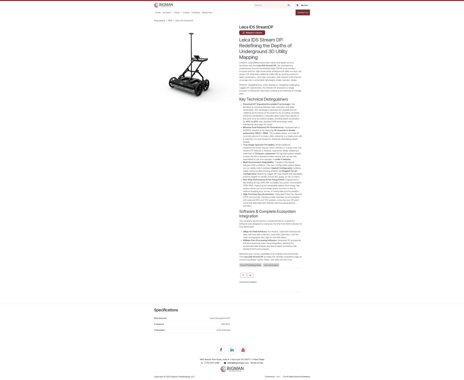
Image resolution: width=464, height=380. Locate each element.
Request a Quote (253, 32)
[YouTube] (243, 350)
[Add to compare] (250, 275)
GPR (170, 20)
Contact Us (303, 12)
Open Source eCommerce (299, 377)
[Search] (289, 5)
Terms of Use (256, 363)
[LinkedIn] (232, 350)
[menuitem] (158, 12)
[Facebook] (221, 350)
